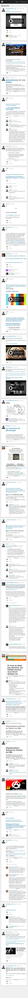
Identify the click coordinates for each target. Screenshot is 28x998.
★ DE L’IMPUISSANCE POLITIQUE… (13, 108)
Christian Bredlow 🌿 (13, 867)
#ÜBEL (9, 82)
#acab (17, 11)
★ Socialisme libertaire (16, 121)
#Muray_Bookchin (15, 508)
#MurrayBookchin (9, 527)
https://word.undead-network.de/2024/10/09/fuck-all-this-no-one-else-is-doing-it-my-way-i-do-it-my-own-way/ (16, 375)
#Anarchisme (13, 104)
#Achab (11, 285)
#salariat (20, 338)
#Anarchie (20, 174)
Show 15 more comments (12, 864)
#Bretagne (15, 174)
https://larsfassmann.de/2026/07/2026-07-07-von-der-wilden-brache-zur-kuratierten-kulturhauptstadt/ (15, 62)
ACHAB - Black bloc (12, 291)
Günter (7, 77)
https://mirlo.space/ (9, 975)
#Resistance (20, 821)
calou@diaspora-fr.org (10, 904)
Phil (23, 609)
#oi (14, 377)
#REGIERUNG (12, 80)
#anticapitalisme (9, 528)
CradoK (7, 778)
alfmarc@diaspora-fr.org (11, 8)
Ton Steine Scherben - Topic (18, 21)
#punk (16, 377)
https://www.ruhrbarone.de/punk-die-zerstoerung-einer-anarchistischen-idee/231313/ (15, 938)
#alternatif (8, 338)
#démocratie (22, 490)
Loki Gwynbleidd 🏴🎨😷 (12, 546)
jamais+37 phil (12, 917)
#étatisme (8, 490)
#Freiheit (13, 241)
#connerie (17, 584)
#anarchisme (18, 820)
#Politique (16, 285)
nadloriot (11, 269)
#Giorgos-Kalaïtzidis (10, 818)
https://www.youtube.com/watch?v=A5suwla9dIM (15, 371)
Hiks (11, 191)
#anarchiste (9, 472)
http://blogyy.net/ (17, 835)
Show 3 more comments (11, 183)
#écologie (17, 338)
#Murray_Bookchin (10, 488)
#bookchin (23, 512)
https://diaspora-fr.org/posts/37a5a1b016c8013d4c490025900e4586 (17, 772)
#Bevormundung (15, 242)
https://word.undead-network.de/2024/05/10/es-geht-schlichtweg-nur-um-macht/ (16, 941)
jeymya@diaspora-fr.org (11, 336)
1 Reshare (10, 32)
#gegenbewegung (20, 943)
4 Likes (9, 264)
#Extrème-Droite (17, 321)
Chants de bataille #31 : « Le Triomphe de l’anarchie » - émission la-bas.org (16, 703)
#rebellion (20, 377)
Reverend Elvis (9, 43)
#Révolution (8, 287)
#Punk (11, 174)
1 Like (10, 38)
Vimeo (18, 299)
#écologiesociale (10, 525)
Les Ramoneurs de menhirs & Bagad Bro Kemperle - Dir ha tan (15, 177)
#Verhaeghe (13, 801)
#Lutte (16, 821)
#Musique (8, 174)
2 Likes (9, 117)
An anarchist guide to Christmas (15, 256)
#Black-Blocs (13, 286)
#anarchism (20, 262)
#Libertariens (21, 319)
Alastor (7, 544)
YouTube (19, 353)
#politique (14, 105)
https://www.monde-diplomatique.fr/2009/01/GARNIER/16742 (16, 468)
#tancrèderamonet (22, 285)
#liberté (20, 11)
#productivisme (13, 492)
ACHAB (14, 299)
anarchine (8, 10)
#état (22, 489)
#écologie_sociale (17, 489)
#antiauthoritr (13, 943)
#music (9, 11)
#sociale (8, 325)
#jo (20, 584)
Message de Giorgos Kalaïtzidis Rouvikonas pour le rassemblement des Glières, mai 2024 (16, 826)
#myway (12, 377)
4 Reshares (10, 760)
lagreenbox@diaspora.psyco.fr (12, 582)
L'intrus (10, 124)
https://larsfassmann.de (16, 65)
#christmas (15, 262)
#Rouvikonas (8, 821)
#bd (6, 218)
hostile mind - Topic (16, 388)
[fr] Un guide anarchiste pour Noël (16, 258)
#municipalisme (17, 488)
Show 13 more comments (12, 602)
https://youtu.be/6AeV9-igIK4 (11, 343)
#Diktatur (23, 242)
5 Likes (9, 859)
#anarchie (14, 11)
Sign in (17, 1)
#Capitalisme (9, 318)
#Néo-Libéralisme (19, 318)
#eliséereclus (8, 910)
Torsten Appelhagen (13, 418)
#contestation (12, 584)
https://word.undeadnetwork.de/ (19, 850)
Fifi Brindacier (9, 253)
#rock (7, 11)
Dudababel (8, 425)
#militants (21, 474)
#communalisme (9, 489)
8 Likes (9, 912)
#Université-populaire (18, 795)
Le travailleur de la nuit (13, 215)
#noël (11, 262)
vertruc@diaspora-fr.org (11, 965)
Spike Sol (11, 35)
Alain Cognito (12, 564)
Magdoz (7, 446)
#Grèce (13, 821)
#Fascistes (9, 321)
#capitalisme (12, 490)
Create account (24, 1)
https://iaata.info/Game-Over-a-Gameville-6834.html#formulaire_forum (14, 589)
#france (7, 584)
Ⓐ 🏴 (7, 98)
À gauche (15, 353)
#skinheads (8, 378)
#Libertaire (16, 325)
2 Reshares (10, 266)
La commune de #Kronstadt (13, 429)
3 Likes (9, 30)
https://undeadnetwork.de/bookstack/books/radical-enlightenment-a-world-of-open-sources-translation (16, 854)
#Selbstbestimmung (21, 241)
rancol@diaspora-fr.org (11, 698)
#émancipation (9, 105)
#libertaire (18, 104)
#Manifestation (19, 286)
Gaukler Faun (8, 146)
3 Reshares (10, 539)
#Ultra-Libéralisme (11, 319)
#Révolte (24, 286)
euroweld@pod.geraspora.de (12, 400)
